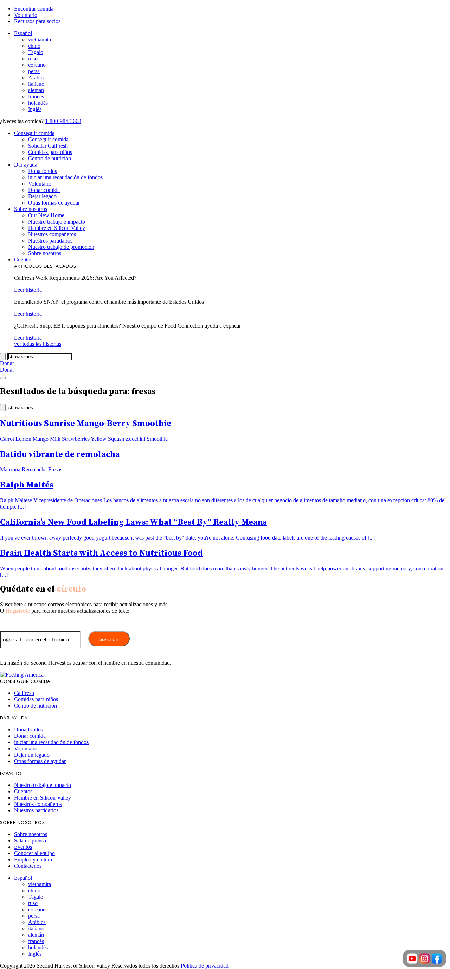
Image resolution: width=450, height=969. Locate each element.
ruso (33, 59)
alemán (36, 90)
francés (36, 96)
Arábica (37, 77)
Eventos (23, 847)
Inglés (34, 109)
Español (23, 33)
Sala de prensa (30, 841)
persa (34, 71)
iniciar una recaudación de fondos (65, 177)
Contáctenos (27, 866)
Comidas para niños (50, 152)
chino (34, 46)
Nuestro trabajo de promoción (61, 247)
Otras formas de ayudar (54, 203)
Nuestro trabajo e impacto (56, 222)
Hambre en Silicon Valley (56, 228)
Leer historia (28, 290)
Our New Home (46, 215)
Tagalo (35, 52)
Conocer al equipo (34, 853)
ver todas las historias (37, 344)
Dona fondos (42, 171)
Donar (7, 363)
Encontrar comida (33, 9)
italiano (36, 84)
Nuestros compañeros (52, 234)
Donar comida (44, 190)
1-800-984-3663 (63, 121)
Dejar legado (42, 196)
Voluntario (25, 15)
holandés (38, 103)
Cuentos (23, 260)
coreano (37, 65)
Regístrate (18, 611)
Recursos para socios (37, 21)
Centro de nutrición (49, 158)
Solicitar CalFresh (48, 146)
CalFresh (24, 693)
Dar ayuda (25, 165)
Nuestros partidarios (50, 241)
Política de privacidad (205, 966)
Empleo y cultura (33, 860)
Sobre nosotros (30, 209)
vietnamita (39, 40)
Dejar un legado (32, 755)
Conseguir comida (34, 133)
